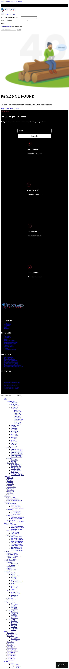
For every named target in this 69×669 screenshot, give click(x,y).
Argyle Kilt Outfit (15, 505)
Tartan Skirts (14, 616)
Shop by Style (11, 603)
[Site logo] (8, 11)
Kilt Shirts (10, 584)
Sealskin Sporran (11, 559)
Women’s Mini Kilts (16, 455)
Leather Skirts (14, 613)
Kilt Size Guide (8, 357)
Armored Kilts (14, 435)
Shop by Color (11, 619)
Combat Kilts (17, 414)
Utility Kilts (14, 408)
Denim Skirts (14, 612)
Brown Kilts (10, 488)
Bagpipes (9, 562)
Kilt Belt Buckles (15, 575)
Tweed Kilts (14, 446)
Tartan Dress (10, 643)
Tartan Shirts (10, 642)
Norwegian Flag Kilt (16, 473)
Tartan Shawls (11, 658)
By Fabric (10, 509)
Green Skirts (14, 624)
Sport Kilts (13, 426)
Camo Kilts (17, 413)
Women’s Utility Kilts (16, 449)
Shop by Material (12, 610)
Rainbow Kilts (15, 425)
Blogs (5, 339)
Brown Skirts (14, 622)
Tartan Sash (10, 657)
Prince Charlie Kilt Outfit (17, 508)
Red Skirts (13, 630)
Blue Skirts (14, 621)
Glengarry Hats (15, 592)
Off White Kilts (11, 487)
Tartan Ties (10, 645)
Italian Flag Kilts (15, 469)
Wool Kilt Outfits (15, 514)
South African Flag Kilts (17, 475)
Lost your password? (6, 26)
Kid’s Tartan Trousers (16, 529)
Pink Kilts (10, 481)
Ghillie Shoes (14, 580)
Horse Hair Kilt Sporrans (14, 556)
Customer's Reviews (10, 349)
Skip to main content (16, 1)
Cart (5, 327)
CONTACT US (14, 108)
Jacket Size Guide (9, 359)
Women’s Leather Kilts (17, 452)
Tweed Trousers (15, 532)
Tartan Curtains (11, 654)
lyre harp (10, 568)
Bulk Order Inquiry (9, 340)
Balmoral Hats (14, 595)
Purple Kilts (10, 490)
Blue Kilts (10, 482)
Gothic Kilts (14, 434)
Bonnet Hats (14, 597)
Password (6, 20)
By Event (9, 515)
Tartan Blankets (11, 655)
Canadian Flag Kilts (16, 466)
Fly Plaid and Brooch (16, 581)
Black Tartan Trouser (16, 536)
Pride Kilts (13, 439)
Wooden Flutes (11, 566)
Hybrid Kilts (17, 423)
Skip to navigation (6, 1)
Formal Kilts (14, 429)
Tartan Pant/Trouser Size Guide (13, 366)
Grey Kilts (10, 493)
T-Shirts (13, 589)
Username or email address (11, 17)
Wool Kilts (13, 445)
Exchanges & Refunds (10, 342)
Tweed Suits (10, 663)
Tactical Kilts (17, 411)
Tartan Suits (10, 636)
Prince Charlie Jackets (13, 499)
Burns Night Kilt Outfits (17, 517)
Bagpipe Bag (14, 563)
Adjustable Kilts (15, 431)
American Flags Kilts (16, 464)
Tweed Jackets (15, 664)
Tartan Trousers (15, 533)
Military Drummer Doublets (14, 500)
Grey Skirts (14, 625)
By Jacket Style (11, 503)
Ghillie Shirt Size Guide (11, 362)
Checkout (7, 325)
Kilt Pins (13, 574)
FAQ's (6, 348)
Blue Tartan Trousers (16, 538)
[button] (62, 665)
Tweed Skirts (14, 618)
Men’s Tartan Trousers (17, 526)
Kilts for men (11, 401)
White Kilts (10, 478)
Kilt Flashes (14, 578)
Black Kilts (10, 479)
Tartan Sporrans (11, 557)
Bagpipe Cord (14, 565)
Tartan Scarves (11, 646)
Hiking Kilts (17, 417)
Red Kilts (9, 485)
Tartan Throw (11, 652)
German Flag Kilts (16, 467)
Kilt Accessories (11, 572)
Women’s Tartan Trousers (17, 527)
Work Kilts (17, 410)
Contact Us (7, 337)
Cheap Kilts (14, 443)
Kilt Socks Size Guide (10, 360)
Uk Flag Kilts (14, 472)
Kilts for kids (11, 458)
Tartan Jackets (14, 637)
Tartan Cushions (11, 600)
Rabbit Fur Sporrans (12, 554)
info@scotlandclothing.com (12, 382)
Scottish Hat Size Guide (11, 363)
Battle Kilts (14, 437)
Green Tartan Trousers (17, 541)
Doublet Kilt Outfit (16, 506)
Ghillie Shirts (14, 586)
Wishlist (6, 328)
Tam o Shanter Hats (16, 594)
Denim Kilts (17, 422)
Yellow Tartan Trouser (17, 550)
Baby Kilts (13, 461)
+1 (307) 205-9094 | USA (11, 388)
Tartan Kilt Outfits (15, 511)
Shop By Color (11, 535)
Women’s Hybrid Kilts (17, 451)
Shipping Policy (8, 346)
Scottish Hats (10, 590)
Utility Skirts (14, 604)
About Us (7, 336)
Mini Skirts (14, 607)
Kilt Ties (13, 583)
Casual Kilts (14, 442)
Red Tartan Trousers (16, 547)
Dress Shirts (14, 587)
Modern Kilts (14, 432)
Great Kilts (14, 404)
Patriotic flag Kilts (12, 463)
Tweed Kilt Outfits (16, 512)
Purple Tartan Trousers (17, 545)
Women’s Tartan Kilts (16, 457)
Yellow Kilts (10, 494)
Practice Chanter (11, 569)
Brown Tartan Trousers (17, 539)
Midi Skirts (14, 606)
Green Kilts (10, 484)
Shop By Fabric (11, 530)
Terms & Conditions (10, 343)
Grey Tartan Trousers (16, 542)
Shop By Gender (11, 524)
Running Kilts (18, 420)
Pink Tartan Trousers (16, 544)
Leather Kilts (14, 407)
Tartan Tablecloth (12, 648)
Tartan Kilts (14, 402)
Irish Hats (10, 598)
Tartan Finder (11, 660)
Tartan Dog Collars (12, 651)
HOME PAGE (5, 108)
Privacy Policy (8, 345)
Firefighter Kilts (18, 419)
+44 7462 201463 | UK (11, 385)
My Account (7, 324)
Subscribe (34, 136)
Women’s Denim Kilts (17, 454)
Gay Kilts (13, 440)
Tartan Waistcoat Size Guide (12, 365)
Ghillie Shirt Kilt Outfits (17, 521)
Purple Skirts (14, 628)
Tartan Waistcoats (15, 639)
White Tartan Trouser (16, 548)
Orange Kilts (10, 491)
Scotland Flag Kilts (16, 470)
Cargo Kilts (17, 416)
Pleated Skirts (14, 609)
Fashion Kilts (14, 428)
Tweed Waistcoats (15, 666)
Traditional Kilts (15, 405)
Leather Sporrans (11, 553)
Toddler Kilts (14, 460)
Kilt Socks (13, 577)
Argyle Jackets (11, 497)
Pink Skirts (14, 627)
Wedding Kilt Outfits (16, 518)
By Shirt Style (11, 520)
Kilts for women (12, 448)
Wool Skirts (14, 615)
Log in (2, 23)
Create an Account (10, 14)
